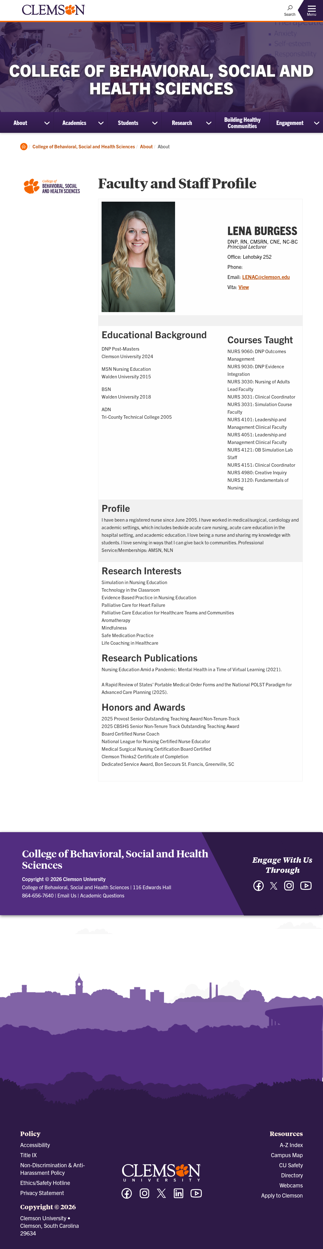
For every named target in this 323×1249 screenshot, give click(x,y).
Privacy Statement (42, 1192)
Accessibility (35, 1144)
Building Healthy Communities (242, 122)
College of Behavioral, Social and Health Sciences (83, 146)
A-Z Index (291, 1144)
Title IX (28, 1154)
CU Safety (291, 1165)
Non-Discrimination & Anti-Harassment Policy (52, 1168)
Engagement (289, 122)
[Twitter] (274, 888)
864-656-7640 (38, 895)
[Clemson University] (53, 16)
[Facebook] (259, 889)
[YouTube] (306, 889)
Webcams (291, 1185)
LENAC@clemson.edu (266, 277)
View (243, 287)
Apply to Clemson (282, 1195)
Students (128, 122)
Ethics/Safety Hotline (45, 1182)
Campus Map (287, 1154)
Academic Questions (102, 895)
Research (182, 122)
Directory (292, 1175)
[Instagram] (289, 889)
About (20, 122)
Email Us (66, 895)
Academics (74, 122)
